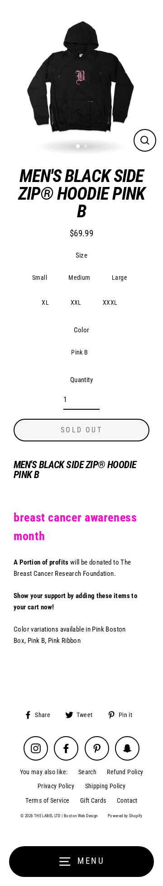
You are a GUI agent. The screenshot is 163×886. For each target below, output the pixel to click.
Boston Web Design (81, 816)
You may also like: (44, 772)
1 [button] (78, 146)
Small (39, 277)
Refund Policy (125, 772)
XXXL (110, 302)
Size (82, 255)
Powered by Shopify (125, 816)
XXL (76, 302)
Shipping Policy (105, 786)
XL (45, 302)
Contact (127, 800)
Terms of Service (47, 800)
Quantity (81, 380)
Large (119, 277)
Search (87, 772)
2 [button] (86, 147)
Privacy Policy (56, 786)
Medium (79, 277)
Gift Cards (93, 800)
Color (82, 330)
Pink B (79, 352)
